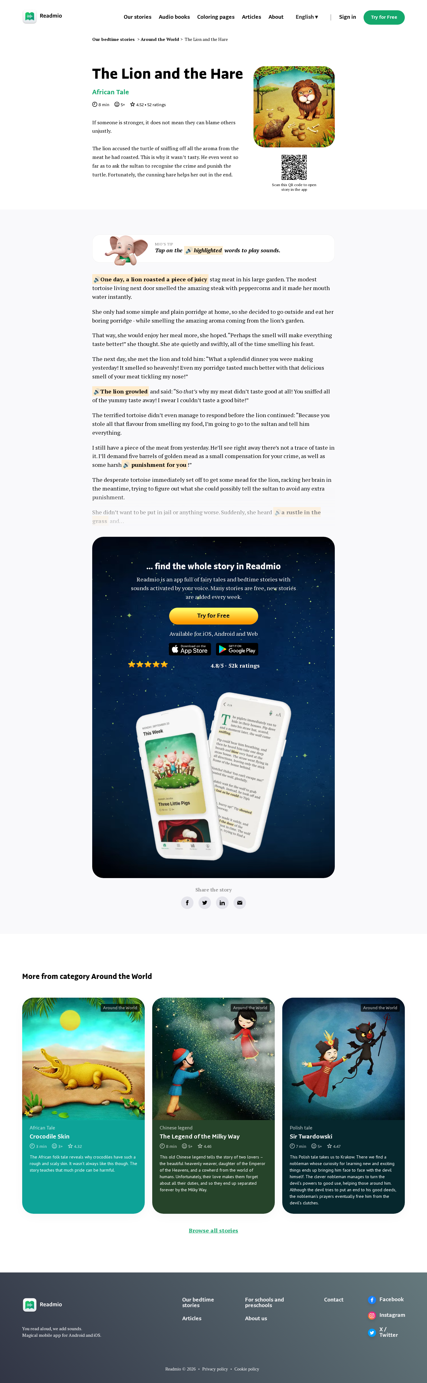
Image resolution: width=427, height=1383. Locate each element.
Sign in (347, 17)
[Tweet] (204, 902)
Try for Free (384, 17)
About (276, 17)
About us (256, 1319)
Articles (251, 17)
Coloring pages (215, 17)
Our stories (137, 17)
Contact (334, 1300)
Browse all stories (213, 1230)
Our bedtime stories (198, 1303)
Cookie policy (246, 1369)
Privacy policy (215, 1369)
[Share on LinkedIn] (222, 902)
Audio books (174, 17)
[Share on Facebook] (187, 902)
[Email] (240, 902)
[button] (307, 17)
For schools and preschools (264, 1303)
